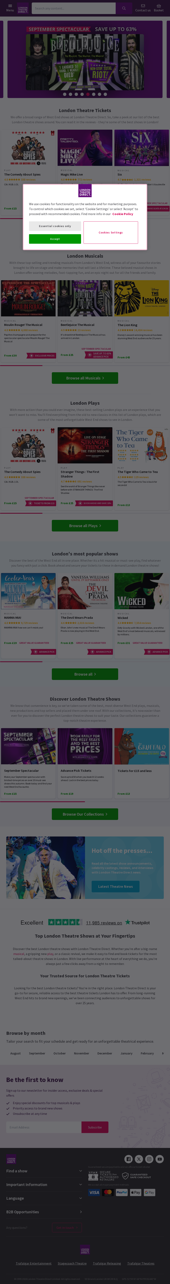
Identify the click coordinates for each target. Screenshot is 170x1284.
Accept (55, 239)
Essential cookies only (55, 226)
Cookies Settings (111, 232)
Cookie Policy (122, 214)
